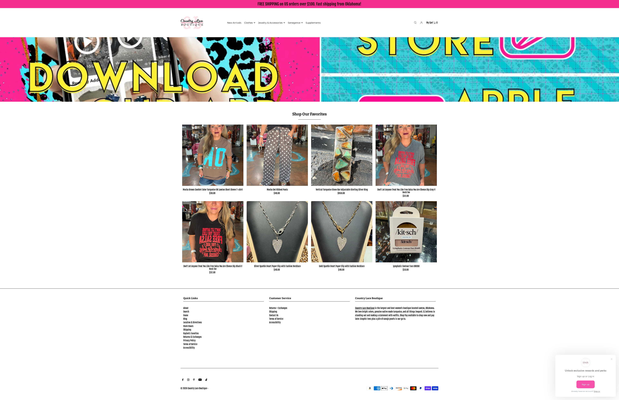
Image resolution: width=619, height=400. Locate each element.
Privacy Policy (189, 340)
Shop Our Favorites (309, 114)
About (185, 308)
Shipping (187, 329)
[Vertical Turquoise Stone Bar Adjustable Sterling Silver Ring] (341, 155)
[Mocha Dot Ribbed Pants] (277, 155)
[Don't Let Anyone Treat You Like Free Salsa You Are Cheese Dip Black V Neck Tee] (212, 231)
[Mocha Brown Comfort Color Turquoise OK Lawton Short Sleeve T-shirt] (212, 155)
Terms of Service (190, 344)
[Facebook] (182, 380)
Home (185, 315)
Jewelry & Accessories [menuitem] (270, 22)
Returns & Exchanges (192, 337)
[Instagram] (188, 380)
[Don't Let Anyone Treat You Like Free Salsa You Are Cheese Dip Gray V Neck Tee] (406, 155)
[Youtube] (200, 380)
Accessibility (189, 347)
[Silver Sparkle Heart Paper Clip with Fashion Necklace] (277, 231)
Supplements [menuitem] (313, 22)
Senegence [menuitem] (294, 22)
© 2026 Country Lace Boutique (194, 388)
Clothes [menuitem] (248, 22)
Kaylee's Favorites (191, 333)
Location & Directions (192, 322)
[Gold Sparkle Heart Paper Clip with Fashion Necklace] (341, 231)
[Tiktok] (206, 380)
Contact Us (273, 315)
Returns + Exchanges (278, 308)
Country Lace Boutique (364, 308)
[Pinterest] (194, 380)
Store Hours (188, 326)
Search (186, 311)
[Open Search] (415, 22)
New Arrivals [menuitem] (234, 22)
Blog (185, 318)
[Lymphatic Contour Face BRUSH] (406, 231)
